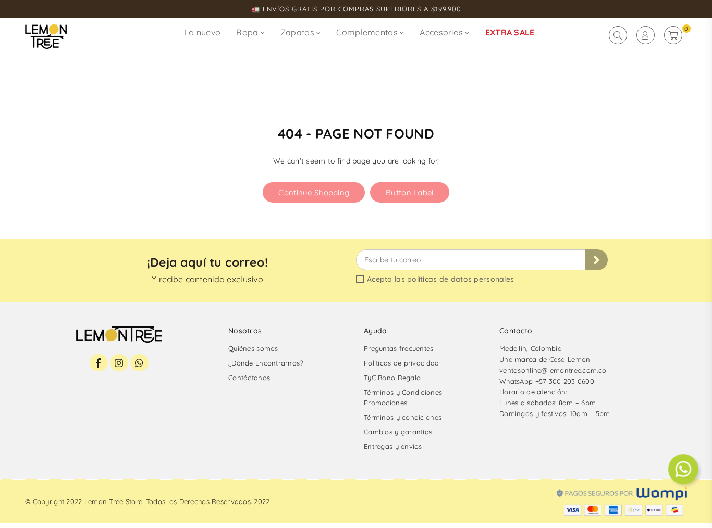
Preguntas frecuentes (399, 348)
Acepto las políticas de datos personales (440, 279)
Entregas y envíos (393, 446)
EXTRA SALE (510, 32)
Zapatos (298, 32)
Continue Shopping (313, 192)
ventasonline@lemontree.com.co (552, 370)
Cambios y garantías (398, 432)
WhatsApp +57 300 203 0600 (546, 381)
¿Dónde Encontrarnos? (265, 363)
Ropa (248, 32)
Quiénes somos (253, 348)
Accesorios (442, 32)
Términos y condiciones (402, 417)
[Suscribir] (596, 259)
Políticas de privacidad (401, 363)
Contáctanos (249, 377)
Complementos (368, 32)
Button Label (409, 192)
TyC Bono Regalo (392, 377)
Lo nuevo (202, 32)
